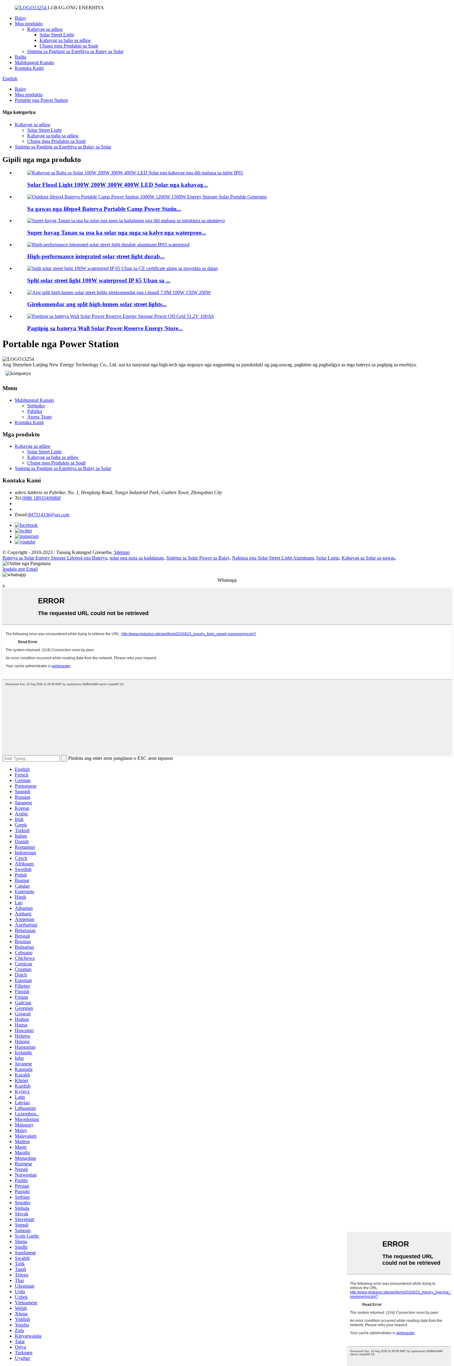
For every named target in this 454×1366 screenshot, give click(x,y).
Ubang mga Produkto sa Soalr (69, 45)
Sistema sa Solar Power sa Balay (197, 557)
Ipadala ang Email (20, 569)
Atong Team (39, 416)
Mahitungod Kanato (34, 62)
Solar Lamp (327, 557)
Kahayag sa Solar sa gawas (368, 557)
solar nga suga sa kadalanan (137, 557)
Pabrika (34, 411)
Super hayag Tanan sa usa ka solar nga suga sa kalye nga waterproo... (116, 232)
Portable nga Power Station (41, 100)
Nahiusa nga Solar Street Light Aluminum (273, 557)
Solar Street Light (57, 34)
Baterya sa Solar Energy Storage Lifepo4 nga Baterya (54, 557)
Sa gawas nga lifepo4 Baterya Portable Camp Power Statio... (104, 209)
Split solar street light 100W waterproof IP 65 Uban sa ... (98, 280)
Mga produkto (29, 23)
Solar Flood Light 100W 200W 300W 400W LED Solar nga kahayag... (117, 184)
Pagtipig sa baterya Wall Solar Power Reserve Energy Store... (105, 328)
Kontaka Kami (29, 68)
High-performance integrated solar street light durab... (96, 256)
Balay (20, 18)
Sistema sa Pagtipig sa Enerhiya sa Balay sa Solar (75, 51)
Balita (20, 57)
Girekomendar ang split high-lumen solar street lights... (97, 304)
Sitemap (122, 552)
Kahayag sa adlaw (45, 29)
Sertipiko (36, 405)
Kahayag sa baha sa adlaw (65, 40)
